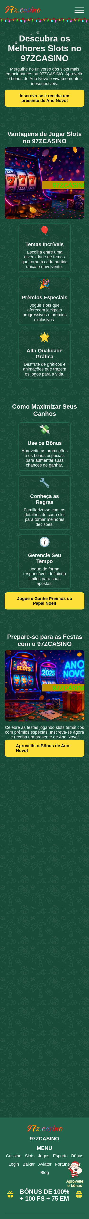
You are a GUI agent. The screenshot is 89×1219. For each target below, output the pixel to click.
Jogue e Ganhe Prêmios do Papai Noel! (44, 601)
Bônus (77, 1155)
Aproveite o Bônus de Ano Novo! (42, 748)
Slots (29, 1155)
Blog (44, 1172)
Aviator (45, 1164)
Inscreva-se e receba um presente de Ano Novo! (44, 98)
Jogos (43, 1155)
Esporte (60, 1155)
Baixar (29, 1164)
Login (14, 1164)
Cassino (13, 1155)
